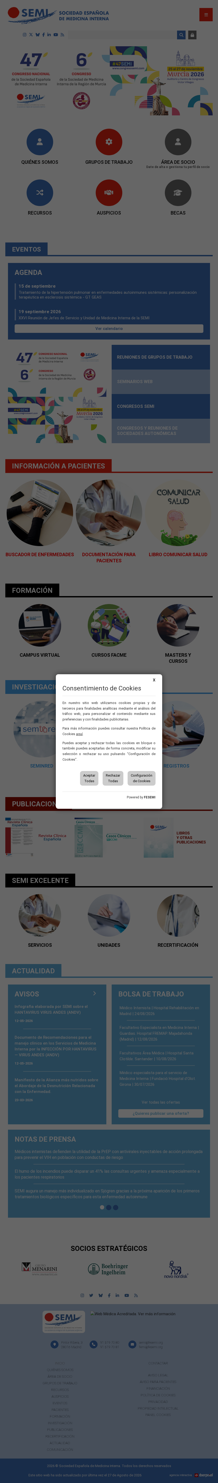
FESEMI (150, 797)
